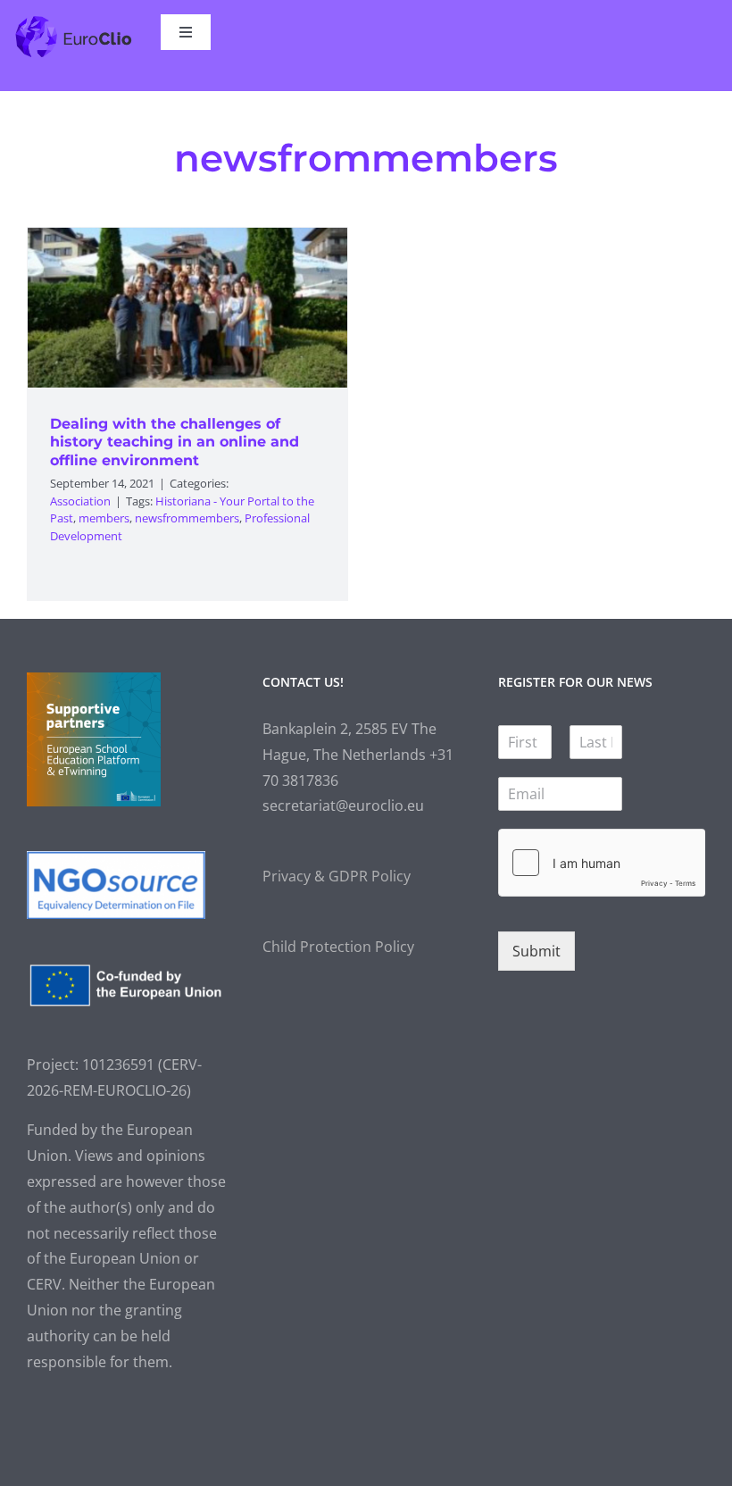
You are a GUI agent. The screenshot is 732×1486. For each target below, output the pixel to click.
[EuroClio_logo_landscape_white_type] (73, 21)
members (104, 518)
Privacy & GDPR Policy (336, 876)
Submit (536, 951)
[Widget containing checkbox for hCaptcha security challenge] (601, 863)
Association (80, 501)
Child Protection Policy (338, 946)
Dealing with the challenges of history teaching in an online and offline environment (174, 442)
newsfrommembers (187, 518)
